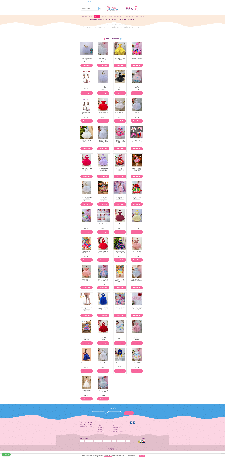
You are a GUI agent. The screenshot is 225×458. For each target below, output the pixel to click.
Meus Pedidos (137, 1)
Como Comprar (116, 421)
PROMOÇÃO (96, 16)
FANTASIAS (141, 16)
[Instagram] (131, 422)
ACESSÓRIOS (103, 16)
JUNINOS (136, 16)
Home (82, 16)
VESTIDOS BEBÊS (93, 19)
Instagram (143, 1)
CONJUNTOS (116, 16)
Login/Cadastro (130, 1)
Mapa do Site (99, 425)
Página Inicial (99, 421)
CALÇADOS (110, 16)
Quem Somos (99, 427)
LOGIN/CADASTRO (89, 16)
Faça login (89, 1)
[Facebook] (134, 422)
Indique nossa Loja (100, 431)
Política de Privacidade (117, 431)
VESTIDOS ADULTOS (122, 19)
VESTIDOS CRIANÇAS (102, 19)
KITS (127, 16)
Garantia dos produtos (117, 427)
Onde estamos (99, 429)
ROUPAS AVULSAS (131, 19)
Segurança (115, 429)
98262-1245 (129, 8)
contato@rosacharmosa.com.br (86, 426)
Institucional (99, 420)
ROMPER (131, 16)
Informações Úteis (117, 420)
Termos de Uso (116, 423)
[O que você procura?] (99, 8)
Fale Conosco (99, 423)
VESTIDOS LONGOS (112, 19)
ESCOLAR (122, 16)
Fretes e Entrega (116, 425)
